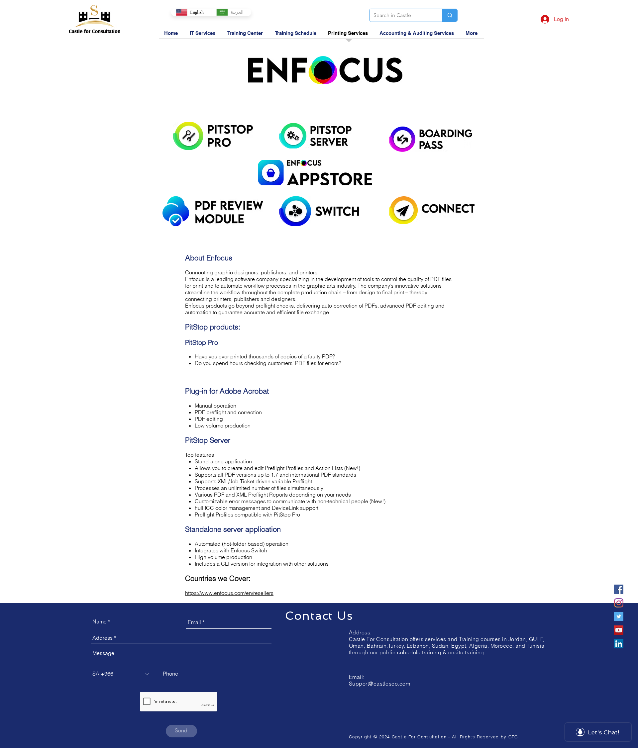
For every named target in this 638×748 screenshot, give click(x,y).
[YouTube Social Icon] (618, 630)
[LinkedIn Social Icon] (618, 643)
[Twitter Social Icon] (618, 616)
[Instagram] (618, 603)
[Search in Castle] (449, 15)
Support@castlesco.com (379, 683)
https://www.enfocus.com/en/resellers (229, 593)
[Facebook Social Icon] (618, 589)
